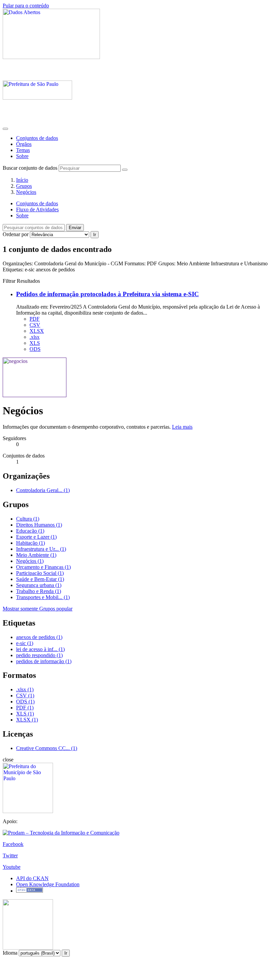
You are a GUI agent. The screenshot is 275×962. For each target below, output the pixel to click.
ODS (35, 349)
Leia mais (182, 427)
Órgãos (24, 144)
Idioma (10, 953)
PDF (35, 319)
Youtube (11, 867)
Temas (23, 150)
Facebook (13, 844)
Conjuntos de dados (37, 138)
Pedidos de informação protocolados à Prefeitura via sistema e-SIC (107, 294)
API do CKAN (32, 878)
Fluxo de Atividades (37, 209)
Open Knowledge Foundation (47, 884)
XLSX (37, 331)
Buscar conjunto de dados (30, 168)
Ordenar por (16, 234)
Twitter (10, 855)
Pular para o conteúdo (26, 5)
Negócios (26, 192)
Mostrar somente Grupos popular (37, 608)
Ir (94, 234)
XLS (35, 343)
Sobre (22, 156)
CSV (35, 325)
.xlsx (35, 337)
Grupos (24, 186)
